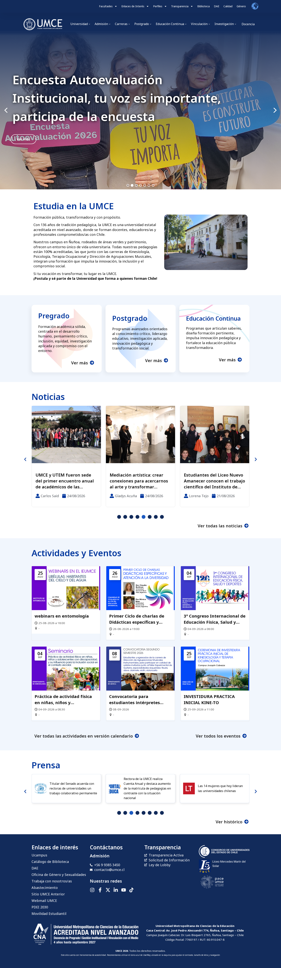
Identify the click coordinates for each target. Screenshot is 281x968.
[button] (140, 110)
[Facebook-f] (100, 890)
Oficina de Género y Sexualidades (59, 874)
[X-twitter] (108, 890)
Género (241, 6)
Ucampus (39, 855)
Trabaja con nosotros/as (52, 881)
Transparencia (179, 6)
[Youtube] (123, 890)
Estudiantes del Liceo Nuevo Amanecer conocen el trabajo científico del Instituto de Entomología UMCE (140, 481)
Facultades (106, 6)
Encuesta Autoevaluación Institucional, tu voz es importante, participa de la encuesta (116, 98)
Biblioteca (203, 6)
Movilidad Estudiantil (49, 913)
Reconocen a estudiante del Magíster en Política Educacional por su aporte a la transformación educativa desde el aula (214, 481)
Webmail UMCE (44, 900)
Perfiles (157, 6)
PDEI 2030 (40, 907)
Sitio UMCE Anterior (48, 894)
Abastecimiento (45, 887)
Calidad (227, 6)
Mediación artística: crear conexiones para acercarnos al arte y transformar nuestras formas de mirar (65, 481)
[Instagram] (92, 890)
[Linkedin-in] (115, 890)
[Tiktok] (131, 890)
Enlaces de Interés (132, 6)
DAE (216, 6)
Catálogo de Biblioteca (50, 861)
